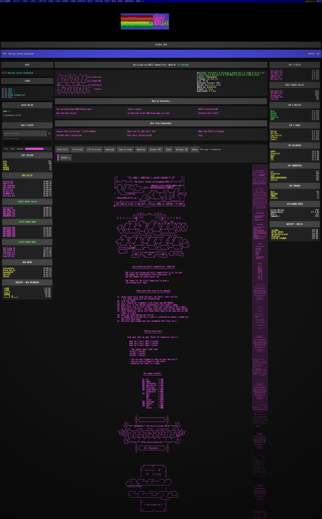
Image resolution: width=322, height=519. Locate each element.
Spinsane (225, 73)
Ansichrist (217, 75)
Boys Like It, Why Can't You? (142, 131)
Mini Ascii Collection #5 (140, 135)
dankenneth (8, 272)
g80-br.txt (276, 77)
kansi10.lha (8, 256)
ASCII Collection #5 (208, 109)
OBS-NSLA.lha (9, 214)
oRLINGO (274, 194)
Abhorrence (204, 75)
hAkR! (273, 152)
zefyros (274, 180)
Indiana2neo (8, 268)
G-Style (274, 137)
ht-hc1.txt (8, 192)
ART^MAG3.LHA (9, 230)
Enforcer (275, 117)
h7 (263, 73)
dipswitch (211, 87)
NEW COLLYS (27, 176)
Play (6, 149)
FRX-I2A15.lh (9, 250)
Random (20, 149)
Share (194, 150)
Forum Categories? (16, 95)
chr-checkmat (9, 186)
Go (49, 133)
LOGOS (57, 1)
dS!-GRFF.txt (277, 73)
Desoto (274, 113)
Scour (256, 75)
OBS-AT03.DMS (9, 228)
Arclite (274, 133)
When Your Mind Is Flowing (211, 131)
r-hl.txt (275, 99)
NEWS (114, 1)
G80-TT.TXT (8, 184)
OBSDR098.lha (9, 216)
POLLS (90, 1)
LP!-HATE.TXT (277, 97)
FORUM (72, 1)
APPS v (34, 1)
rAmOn (248, 73)
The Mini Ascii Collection (69, 135)
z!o (272, 160)
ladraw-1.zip (9, 252)
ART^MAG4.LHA (9, 232)
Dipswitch (240, 75)
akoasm (6, 276)
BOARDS (65, 1)
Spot (5, 163)
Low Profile (276, 135)
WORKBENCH (129, 1)
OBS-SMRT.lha (9, 210)
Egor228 (6, 274)
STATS (107, 1)
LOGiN (318, 1)
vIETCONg (229, 75)
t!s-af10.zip (9, 254)
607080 (6, 169)
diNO (5, 165)
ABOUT (120, 1)
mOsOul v (66, 158)
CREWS (50, 1)
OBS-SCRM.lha (9, 212)
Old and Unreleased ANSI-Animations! (74, 109)
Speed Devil (237, 73)
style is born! (135, 109)
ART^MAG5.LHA (9, 234)
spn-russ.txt (9, 196)
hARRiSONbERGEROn (279, 178)
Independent (211, 77)
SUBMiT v (140, 1)
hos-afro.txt (277, 71)
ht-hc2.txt (8, 190)
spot (273, 176)
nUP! (273, 119)
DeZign (274, 131)
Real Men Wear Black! (66, 113)
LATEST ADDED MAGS (27, 222)
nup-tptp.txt (277, 75)
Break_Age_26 (9, 270)
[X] (317, 54)
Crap (200, 135)
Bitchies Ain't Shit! (208, 113)
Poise (256, 73)
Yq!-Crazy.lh (9, 248)
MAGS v (26, 1)
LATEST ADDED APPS (27, 242)
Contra (274, 139)
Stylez (274, 115)
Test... (11, 89)
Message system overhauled (20, 73)
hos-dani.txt (277, 79)
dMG (249, 75)
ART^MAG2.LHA (9, 236)
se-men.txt (276, 95)
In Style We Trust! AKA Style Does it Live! (149, 113)
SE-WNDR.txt (8, 194)
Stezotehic (213, 73)
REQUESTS (81, 1)
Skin (273, 111)
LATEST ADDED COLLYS (27, 202)
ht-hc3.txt (8, 182)
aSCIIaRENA (5, 1)
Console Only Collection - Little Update (76, 131)
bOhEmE (6, 167)
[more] (311, 54)
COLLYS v (17, 1)
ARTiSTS (42, 1)
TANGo (273, 196)
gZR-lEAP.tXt (9, 188)
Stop (13, 149)
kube (5, 111)
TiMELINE (99, 1)
